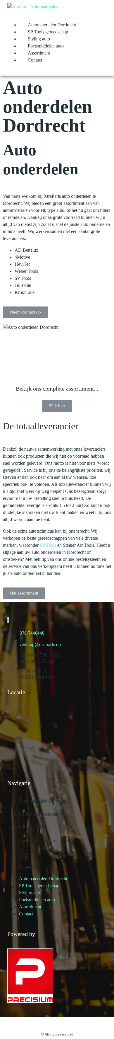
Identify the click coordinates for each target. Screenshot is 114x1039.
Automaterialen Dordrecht (52, 24)
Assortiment (39, 52)
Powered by (21, 934)
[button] (25, 312)
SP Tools (48, 545)
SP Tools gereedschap (48, 31)
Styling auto (39, 38)
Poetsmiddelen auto (46, 45)
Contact (35, 59)
